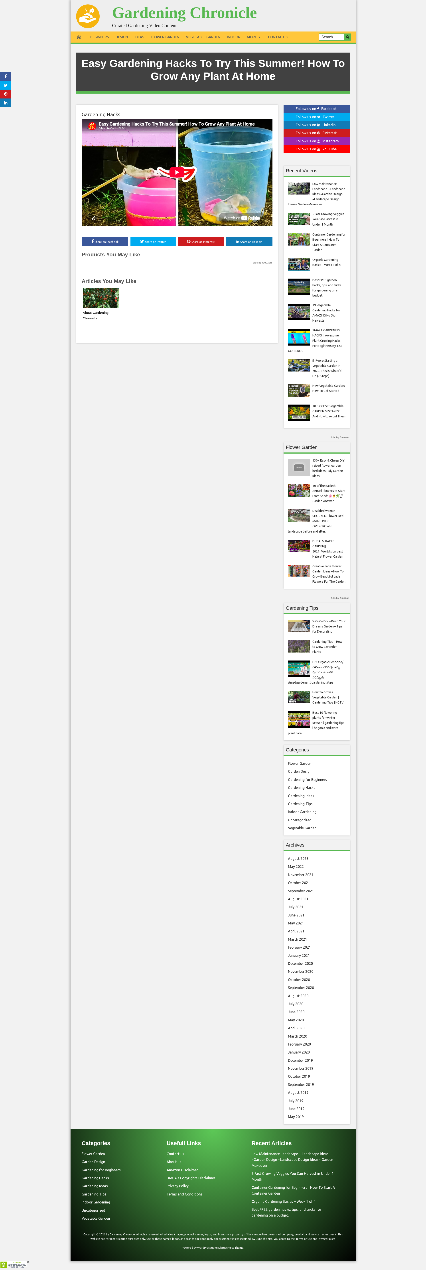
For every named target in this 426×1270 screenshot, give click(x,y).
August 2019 (298, 1093)
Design (122, 37)
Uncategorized (300, 820)
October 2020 (299, 980)
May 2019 (296, 1117)
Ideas (139, 37)
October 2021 (299, 883)
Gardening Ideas (301, 796)
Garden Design (300, 771)
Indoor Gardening (302, 812)
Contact (276, 37)
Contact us (175, 1154)
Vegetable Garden (203, 37)
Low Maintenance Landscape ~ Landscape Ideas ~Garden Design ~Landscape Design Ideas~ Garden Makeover (292, 1160)
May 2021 (296, 923)
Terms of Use (304, 1238)
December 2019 (300, 1060)
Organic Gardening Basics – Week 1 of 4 (284, 1201)
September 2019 (301, 1085)
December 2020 (300, 963)
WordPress (204, 1247)
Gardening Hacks (101, 114)
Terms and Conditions (185, 1194)
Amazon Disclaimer (182, 1170)
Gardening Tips (300, 804)
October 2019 (299, 1076)
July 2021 (295, 907)
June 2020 (296, 1012)
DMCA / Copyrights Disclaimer (191, 1178)
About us (174, 1162)
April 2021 (296, 931)
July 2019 (295, 1101)
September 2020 (301, 988)
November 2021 (300, 875)
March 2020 (297, 1036)
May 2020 (296, 1020)
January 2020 (299, 1052)
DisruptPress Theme (230, 1247)
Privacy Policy (178, 1186)
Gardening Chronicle (184, 13)
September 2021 (301, 891)
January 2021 (299, 955)
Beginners (99, 37)
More (252, 37)
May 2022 (296, 867)
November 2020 (300, 971)
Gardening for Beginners (307, 780)
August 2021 (298, 899)
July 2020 (295, 1004)
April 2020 (296, 1028)
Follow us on (316, 109)
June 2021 (296, 915)
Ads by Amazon (262, 262)
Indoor (233, 37)
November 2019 (300, 1068)
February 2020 (299, 1044)
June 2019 (296, 1109)
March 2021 (297, 939)
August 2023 (298, 859)
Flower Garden (165, 37)
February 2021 (299, 947)
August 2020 (298, 996)
